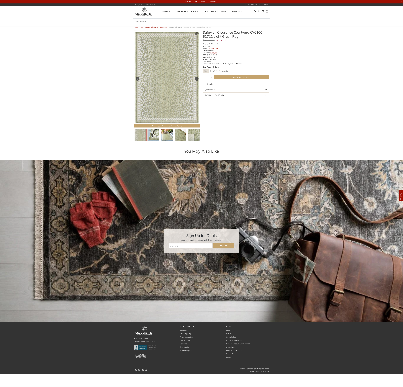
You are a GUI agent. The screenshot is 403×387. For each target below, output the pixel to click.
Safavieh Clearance (151, 27)
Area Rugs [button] (166, 11)
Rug (141, 27)
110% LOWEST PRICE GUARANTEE (196, 2)
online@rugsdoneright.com (146, 341)
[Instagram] (139, 370)
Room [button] (193, 11)
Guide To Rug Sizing (234, 340)
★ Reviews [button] (401, 195)
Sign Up (223, 246)
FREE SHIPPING (214, 2)
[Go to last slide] (137, 79)
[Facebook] (135, 370)
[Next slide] (197, 79)
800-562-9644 (142, 338)
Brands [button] (224, 11)
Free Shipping (185, 334)
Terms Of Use (264, 371)
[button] (255, 11)
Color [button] (203, 11)
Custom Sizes (185, 340)
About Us (183, 330)
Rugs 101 (230, 354)
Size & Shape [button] (180, 11)
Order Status (231, 347)
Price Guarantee (186, 337)
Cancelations (231, 337)
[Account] (259, 11)
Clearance (237, 11)
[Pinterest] (143, 370)
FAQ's (228, 357)
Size (205, 71)
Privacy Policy (254, 371)
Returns (229, 334)
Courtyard (163, 27)
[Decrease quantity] (205, 77)
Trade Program (186, 350)
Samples (183, 344)
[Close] (401, 2)
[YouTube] (146, 370)
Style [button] (213, 11)
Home (136, 27)
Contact (229, 330)
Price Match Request (234, 350)
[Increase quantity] (211, 77)
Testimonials (185, 347)
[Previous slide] (137, 155)
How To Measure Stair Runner (238, 344)
